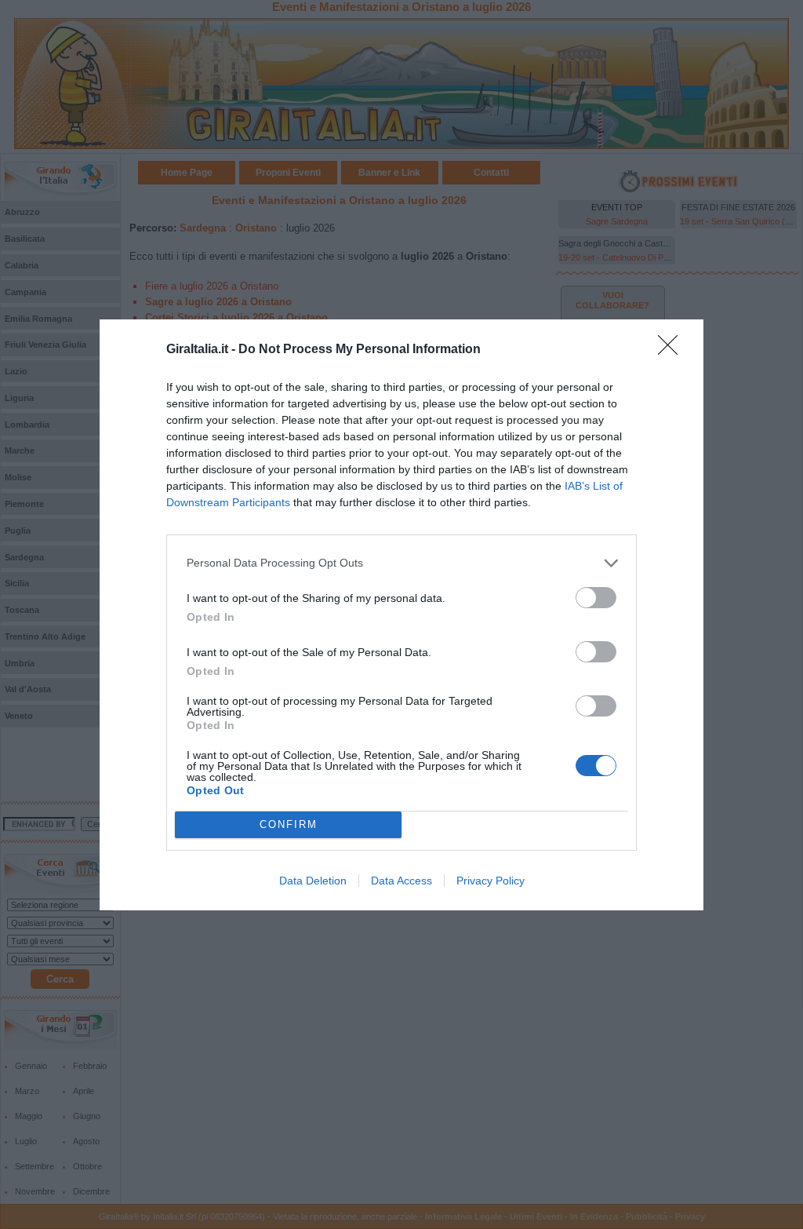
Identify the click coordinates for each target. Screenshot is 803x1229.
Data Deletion (313, 880)
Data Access (401, 880)
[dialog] (401, 614)
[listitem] (401, 563)
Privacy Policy (490, 880)
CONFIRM (289, 824)
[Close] (673, 350)
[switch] (596, 597)
